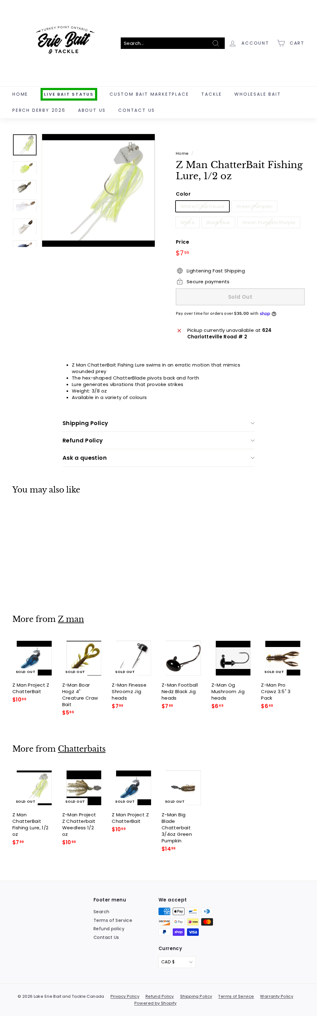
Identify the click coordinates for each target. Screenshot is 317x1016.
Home (20, 94)
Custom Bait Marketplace (149, 94)
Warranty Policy (276, 996)
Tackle (211, 94)
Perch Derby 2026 (39, 110)
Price (182, 242)
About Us (92, 110)
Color (183, 194)
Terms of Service (112, 920)
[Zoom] (98, 190)
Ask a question (85, 458)
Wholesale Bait (257, 94)
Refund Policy (83, 440)
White (187, 222)
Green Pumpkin (254, 206)
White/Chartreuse (202, 206)
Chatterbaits (82, 749)
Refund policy (108, 929)
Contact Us (136, 110)
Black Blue (218, 222)
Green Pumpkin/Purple (269, 222)
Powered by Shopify (155, 1003)
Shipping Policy (85, 423)
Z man (71, 619)
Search (101, 912)
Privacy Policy (125, 996)
